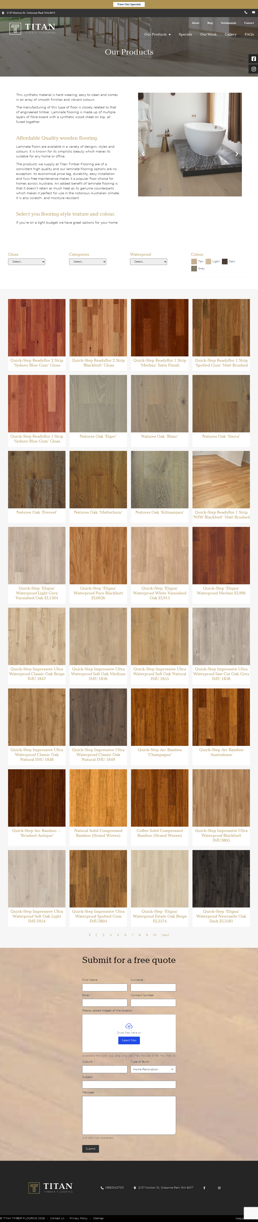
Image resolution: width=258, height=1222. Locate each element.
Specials (185, 34)
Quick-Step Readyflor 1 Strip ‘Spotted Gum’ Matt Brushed (221, 363)
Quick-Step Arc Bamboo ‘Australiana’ (221, 752)
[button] (143, 154)
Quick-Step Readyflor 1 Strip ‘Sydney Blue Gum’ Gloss (36, 439)
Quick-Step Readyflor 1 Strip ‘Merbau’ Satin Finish (159, 363)
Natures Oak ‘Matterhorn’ (98, 512)
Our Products (155, 34)
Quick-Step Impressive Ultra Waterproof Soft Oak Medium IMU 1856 (98, 674)
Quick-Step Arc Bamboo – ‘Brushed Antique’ (37, 833)
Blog (210, 23)
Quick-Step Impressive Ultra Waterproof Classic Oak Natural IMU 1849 (98, 754)
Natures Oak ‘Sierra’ (221, 436)
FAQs (249, 34)
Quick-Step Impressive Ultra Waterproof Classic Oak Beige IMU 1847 (37, 674)
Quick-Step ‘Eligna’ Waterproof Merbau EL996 (221, 591)
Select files (129, 1040)
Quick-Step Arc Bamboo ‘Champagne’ (160, 752)
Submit (91, 1149)
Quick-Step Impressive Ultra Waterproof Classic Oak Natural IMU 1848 (36, 754)
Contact (249, 23)
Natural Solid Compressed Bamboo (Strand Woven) (98, 833)
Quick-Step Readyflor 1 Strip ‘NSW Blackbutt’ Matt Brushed (221, 515)
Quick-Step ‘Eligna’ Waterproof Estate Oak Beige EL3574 (160, 916)
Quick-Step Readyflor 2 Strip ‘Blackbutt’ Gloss (98, 363)
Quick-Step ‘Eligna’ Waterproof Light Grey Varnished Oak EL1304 (37, 593)
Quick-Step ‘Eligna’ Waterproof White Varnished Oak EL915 (159, 593)
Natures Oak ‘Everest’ (36, 512)
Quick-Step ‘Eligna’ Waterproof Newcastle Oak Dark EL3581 (221, 916)
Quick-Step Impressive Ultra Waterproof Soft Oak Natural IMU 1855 (159, 674)
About (195, 23)
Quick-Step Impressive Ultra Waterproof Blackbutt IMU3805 (221, 835)
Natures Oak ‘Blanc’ (160, 436)
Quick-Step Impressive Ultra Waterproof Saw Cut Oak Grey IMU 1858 (221, 674)
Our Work (208, 34)
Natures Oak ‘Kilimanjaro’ (159, 512)
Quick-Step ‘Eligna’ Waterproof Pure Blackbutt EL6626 (98, 593)
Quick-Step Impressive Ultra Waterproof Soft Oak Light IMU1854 (36, 916)
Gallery (231, 34)
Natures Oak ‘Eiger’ (98, 436)
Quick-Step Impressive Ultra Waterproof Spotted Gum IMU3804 (98, 916)
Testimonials (228, 23)
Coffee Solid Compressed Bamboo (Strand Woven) (160, 833)
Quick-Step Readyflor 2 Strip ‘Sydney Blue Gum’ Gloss (36, 363)
